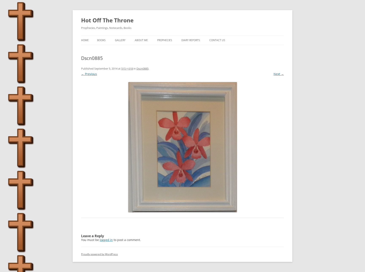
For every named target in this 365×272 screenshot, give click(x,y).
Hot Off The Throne (107, 20)
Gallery (120, 40)
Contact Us (217, 40)
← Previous (89, 74)
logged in (106, 240)
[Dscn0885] (182, 147)
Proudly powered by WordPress (99, 254)
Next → (279, 74)
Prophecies (164, 40)
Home (85, 40)
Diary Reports (190, 40)
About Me (141, 40)
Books (101, 40)
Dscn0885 (142, 68)
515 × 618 (127, 68)
